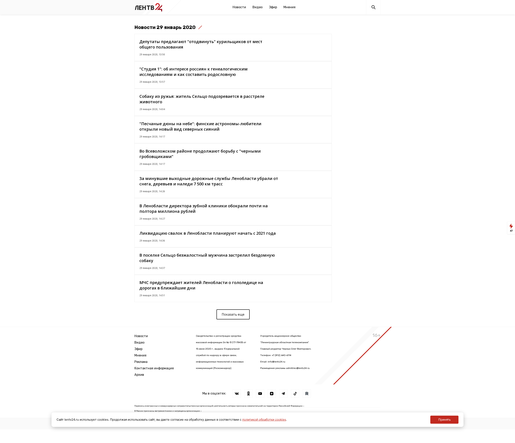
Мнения (289, 7)
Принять (444, 419)
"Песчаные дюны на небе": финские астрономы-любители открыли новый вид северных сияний (200, 126)
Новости (239, 7)
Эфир (273, 7)
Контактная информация (154, 368)
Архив (139, 375)
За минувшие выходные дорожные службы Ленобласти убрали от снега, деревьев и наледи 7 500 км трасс (208, 181)
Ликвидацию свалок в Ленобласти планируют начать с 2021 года (207, 233)
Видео (257, 7)
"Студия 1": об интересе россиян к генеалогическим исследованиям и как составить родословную (193, 71)
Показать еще (233, 314)
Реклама (140, 362)
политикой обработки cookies (264, 419)
